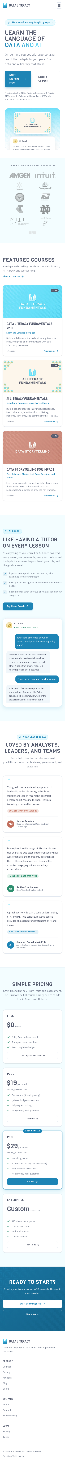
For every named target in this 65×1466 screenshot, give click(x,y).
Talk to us (30, 1244)
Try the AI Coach (16, 606)
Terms (6, 1437)
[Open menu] (59, 5)
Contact (7, 1410)
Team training (10, 1415)
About (6, 1404)
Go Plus (31, 1118)
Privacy (6, 1431)
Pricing (6, 1372)
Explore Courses (43, 79)
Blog (5, 1383)
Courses (7, 1367)
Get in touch (18, 1456)
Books (6, 1389)
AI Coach (7, 1378)
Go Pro (30, 1181)
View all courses (11, 276)
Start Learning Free (14, 79)
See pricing (32, 1314)
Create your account (30, 1055)
